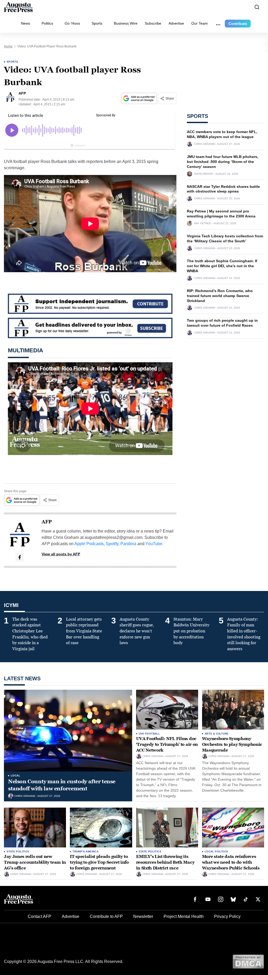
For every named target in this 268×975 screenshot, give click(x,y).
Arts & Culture (217, 733)
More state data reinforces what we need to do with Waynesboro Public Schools (231, 862)
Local (15, 775)
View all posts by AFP (61, 554)
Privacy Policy (227, 916)
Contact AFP (39, 916)
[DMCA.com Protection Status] (248, 961)
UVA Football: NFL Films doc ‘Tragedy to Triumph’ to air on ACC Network (167, 744)
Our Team (199, 23)
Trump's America (85, 851)
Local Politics (216, 851)
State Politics (18, 851)
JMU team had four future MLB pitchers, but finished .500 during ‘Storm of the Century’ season (222, 162)
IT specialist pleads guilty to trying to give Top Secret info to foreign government (99, 862)
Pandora (128, 543)
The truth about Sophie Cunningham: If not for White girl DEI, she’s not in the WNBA (222, 266)
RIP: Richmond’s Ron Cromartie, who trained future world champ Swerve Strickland (220, 296)
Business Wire (125, 23)
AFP (47, 522)
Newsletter (143, 916)
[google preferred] (139, 98)
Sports (97, 23)
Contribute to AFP (106, 916)
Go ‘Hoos (72, 23)
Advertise (176, 23)
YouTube (154, 543)
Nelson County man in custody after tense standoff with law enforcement (61, 785)
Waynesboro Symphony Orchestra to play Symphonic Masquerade (232, 744)
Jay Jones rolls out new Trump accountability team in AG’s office (35, 862)
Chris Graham (204, 144)
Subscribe (153, 23)
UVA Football (149, 733)
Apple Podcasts (89, 543)
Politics (47, 23)
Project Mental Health (184, 916)
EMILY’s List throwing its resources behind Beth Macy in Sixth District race (165, 862)
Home (8, 46)
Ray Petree (202, 223)
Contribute (237, 23)
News (25, 23)
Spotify (112, 543)
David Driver (203, 174)
